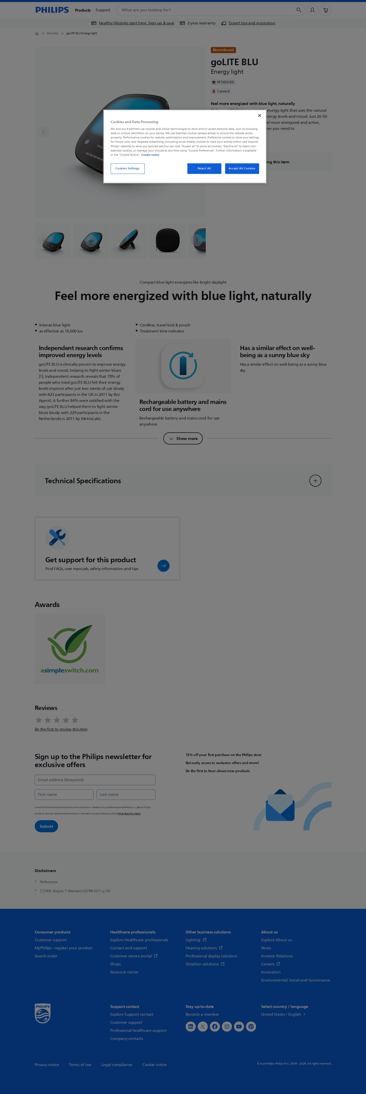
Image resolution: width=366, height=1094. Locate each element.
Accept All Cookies (242, 168)
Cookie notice (150, 154)
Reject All (204, 168)
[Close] (259, 115)
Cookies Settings (127, 168)
